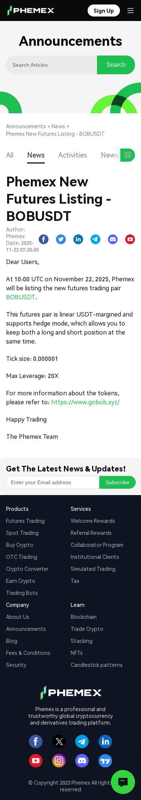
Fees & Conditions (28, 652)
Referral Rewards (91, 532)
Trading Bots (22, 592)
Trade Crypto (87, 628)
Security (16, 664)
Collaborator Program (97, 544)
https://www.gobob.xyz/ (85, 402)
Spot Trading (22, 532)
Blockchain (84, 616)
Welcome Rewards (93, 520)
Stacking (81, 640)
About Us (17, 616)
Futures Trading (25, 520)
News (58, 126)
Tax (75, 580)
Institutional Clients (95, 556)
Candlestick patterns (97, 664)
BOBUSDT (20, 297)
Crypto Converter (27, 568)
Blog (11, 640)
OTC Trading (21, 556)
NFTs (77, 652)
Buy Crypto (19, 544)
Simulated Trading (93, 568)
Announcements (26, 126)
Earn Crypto (20, 580)
